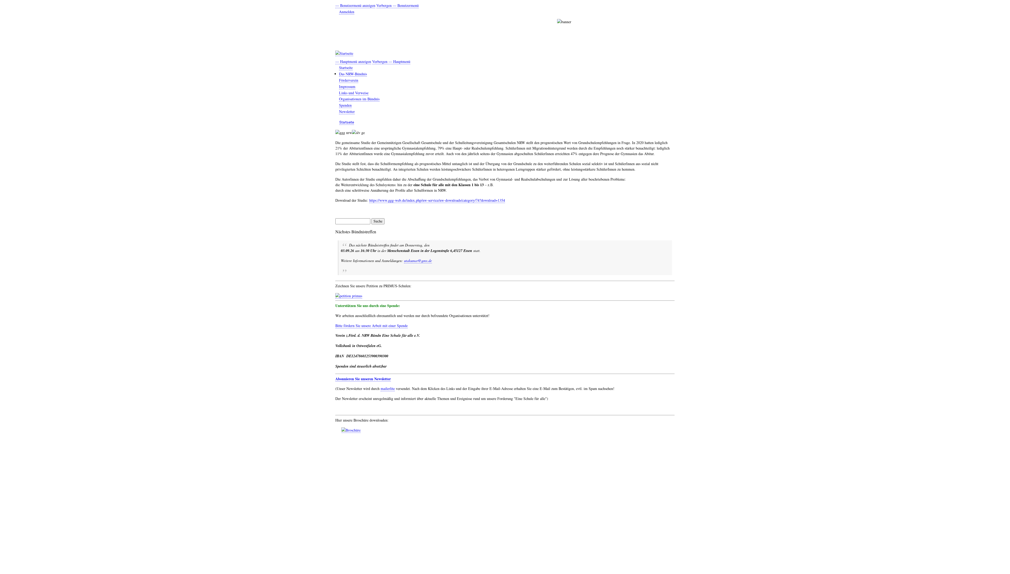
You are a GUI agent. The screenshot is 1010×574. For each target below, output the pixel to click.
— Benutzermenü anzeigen (355, 5)
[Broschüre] (351, 430)
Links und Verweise (353, 92)
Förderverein (348, 80)
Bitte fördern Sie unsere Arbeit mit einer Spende (371, 325)
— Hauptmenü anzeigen (353, 61)
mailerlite (388, 388)
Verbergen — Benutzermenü (397, 5)
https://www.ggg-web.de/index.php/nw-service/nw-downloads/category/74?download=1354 (437, 200)
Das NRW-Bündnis (353, 73)
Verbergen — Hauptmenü (391, 61)
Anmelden (346, 11)
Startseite (346, 67)
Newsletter (347, 111)
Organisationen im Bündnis (359, 98)
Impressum (347, 86)
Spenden (345, 105)
